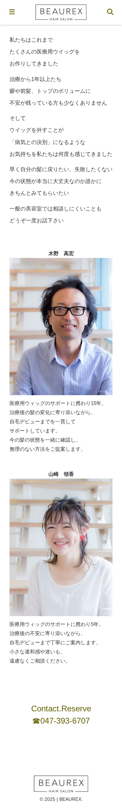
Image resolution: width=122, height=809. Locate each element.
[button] (108, 778)
